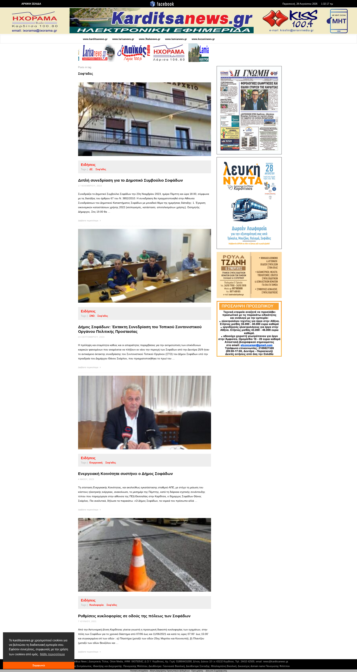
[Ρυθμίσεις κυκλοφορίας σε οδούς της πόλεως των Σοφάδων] (139, 555)
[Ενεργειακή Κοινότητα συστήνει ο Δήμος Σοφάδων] (139, 412)
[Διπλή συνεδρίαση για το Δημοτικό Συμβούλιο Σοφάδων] (139, 119)
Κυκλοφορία (96, 605)
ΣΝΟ (91, 315)
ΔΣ (91, 169)
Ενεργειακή (95, 462)
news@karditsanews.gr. (276, 661)
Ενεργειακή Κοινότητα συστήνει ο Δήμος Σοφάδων (125, 473)
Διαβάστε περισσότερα (88, 220)
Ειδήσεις (88, 165)
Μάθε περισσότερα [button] (52, 654)
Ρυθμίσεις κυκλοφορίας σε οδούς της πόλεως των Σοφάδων (134, 616)
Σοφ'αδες (101, 169)
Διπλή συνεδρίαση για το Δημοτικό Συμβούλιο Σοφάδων (130, 180)
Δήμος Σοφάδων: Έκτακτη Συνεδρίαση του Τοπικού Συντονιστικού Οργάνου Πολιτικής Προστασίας (140, 329)
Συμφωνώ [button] (39, 665)
